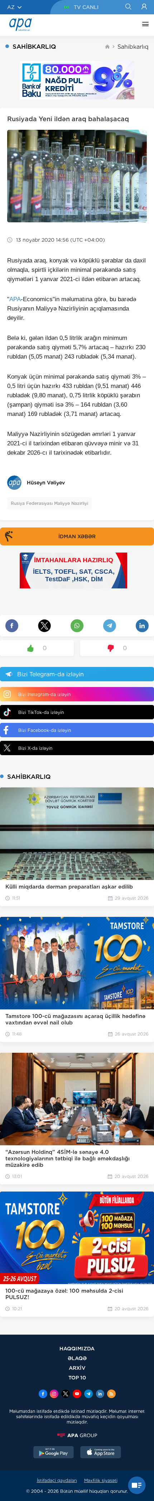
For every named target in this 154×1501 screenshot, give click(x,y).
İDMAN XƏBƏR (77, 536)
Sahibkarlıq (133, 46)
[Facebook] (43, 1394)
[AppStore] (100, 1453)
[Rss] (111, 1394)
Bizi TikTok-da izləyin (41, 712)
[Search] (128, 7)
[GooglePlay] (53, 1453)
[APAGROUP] (77, 1435)
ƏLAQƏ (77, 1358)
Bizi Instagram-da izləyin (44, 694)
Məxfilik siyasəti (100, 1480)
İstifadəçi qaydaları (57, 1480)
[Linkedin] (100, 1394)
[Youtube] (77, 1394)
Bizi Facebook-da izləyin (44, 730)
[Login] (144, 7)
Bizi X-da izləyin (35, 748)
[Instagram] (54, 1394)
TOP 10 (77, 1377)
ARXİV (77, 1368)
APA (15, 299)
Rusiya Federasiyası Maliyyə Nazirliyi (49, 503)
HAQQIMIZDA (77, 1348)
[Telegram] (88, 1394)
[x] (65, 1394)
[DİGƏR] (144, 25)
